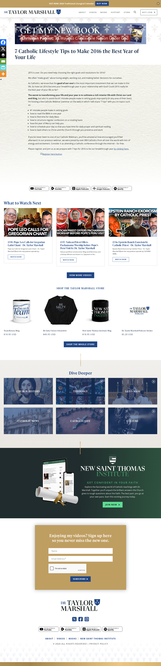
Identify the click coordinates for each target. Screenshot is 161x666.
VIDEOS (61, 638)
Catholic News (28, 421)
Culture (133, 421)
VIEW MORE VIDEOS (80, 275)
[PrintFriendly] (3, 67)
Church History (28, 391)
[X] (3, 49)
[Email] (3, 61)
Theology (80, 391)
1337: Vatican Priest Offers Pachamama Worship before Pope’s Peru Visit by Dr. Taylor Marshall (79, 245)
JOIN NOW (111, 504)
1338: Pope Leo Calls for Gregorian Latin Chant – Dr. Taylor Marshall (26, 243)
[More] (3, 74)
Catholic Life (80, 421)
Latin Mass (132, 391)
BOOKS (73, 638)
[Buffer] (3, 55)
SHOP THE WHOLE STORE (80, 344)
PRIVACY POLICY (98, 643)
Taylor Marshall (32, 12)
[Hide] (1, 79)
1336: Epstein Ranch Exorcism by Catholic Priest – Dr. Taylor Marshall (132, 243)
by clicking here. (121, 148)
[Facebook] (3, 42)
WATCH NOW (16, 257)
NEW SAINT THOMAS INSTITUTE (98, 638)
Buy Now (102, 3)
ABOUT (49, 638)
